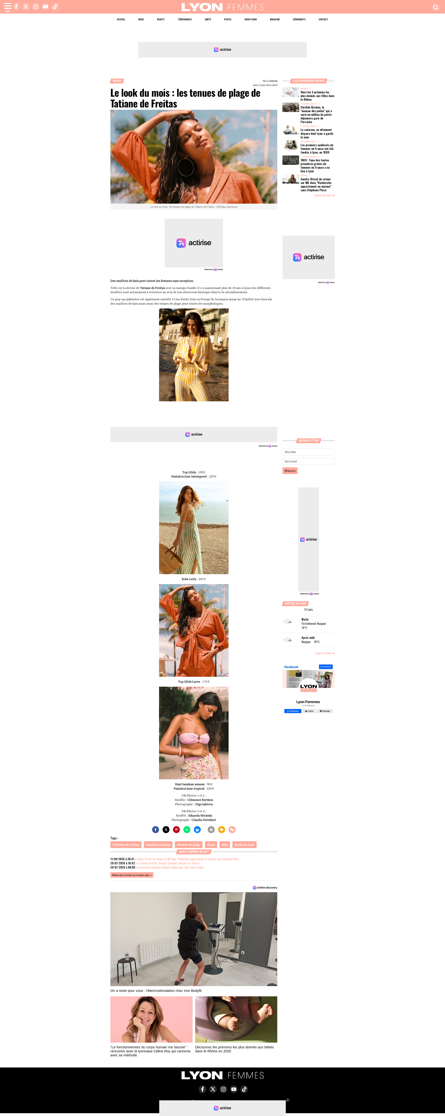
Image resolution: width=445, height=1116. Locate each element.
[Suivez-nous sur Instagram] (222, 1092)
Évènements (299, 19)
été (225, 845)
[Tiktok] (54, 7)
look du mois (245, 845)
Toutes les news (323, 195)
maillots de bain (159, 845)
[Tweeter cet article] (166, 829)
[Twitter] (25, 7)
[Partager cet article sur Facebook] (155, 829)
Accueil (121, 19)
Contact (323, 19)
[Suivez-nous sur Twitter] (212, 1092)
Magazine (275, 19)
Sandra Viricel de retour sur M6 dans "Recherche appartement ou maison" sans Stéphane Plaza (188, 859)
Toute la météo (323, 653)
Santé (208, 19)
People (227, 19)
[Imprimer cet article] (211, 829)
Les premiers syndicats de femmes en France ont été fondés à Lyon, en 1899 (317, 148)
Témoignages (185, 19)
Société (304, 89)
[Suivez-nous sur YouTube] (233, 1092)
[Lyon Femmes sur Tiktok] (243, 1092)
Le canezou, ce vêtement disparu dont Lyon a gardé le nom (317, 133)
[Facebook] (15, 7)
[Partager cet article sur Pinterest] (176, 829)
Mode (141, 19)
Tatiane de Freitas (126, 845)
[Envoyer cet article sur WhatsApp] (186, 829)
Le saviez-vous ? (309, 104)
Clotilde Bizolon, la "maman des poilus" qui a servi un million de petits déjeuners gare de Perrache (316, 114)
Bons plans (251, 19)
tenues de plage (189, 845)
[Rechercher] (435, 8)
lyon (212, 845)
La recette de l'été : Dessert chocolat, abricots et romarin (168, 863)
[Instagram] (35, 7)
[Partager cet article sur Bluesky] (197, 829)
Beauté (160, 19)
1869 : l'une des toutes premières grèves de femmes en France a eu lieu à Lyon (315, 165)
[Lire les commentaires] (232, 829)
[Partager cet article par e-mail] (221, 829)
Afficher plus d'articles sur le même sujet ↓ (132, 875)
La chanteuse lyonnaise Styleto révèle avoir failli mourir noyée (170, 867)
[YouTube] (44, 7)
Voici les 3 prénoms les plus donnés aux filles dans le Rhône (317, 96)
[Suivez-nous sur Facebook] (308, 689)
